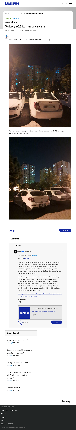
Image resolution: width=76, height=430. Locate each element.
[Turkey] (11, 3)
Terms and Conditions (9, 410)
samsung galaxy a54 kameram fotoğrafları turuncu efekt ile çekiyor (19, 375)
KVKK (2, 420)
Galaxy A (53, 40)
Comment (65, 230)
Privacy (3, 414)
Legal (3, 417)
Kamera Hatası (13, 388)
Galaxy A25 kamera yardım (17, 363)
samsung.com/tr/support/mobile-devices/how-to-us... (43, 311)
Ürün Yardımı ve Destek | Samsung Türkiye (44, 308)
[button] (68, 36)
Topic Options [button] (68, 18)
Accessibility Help (7, 407)
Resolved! (16, 18)
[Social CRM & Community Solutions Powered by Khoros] (66, 400)
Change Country (7, 424)
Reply (57, 322)
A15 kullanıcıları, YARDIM (17, 340)
